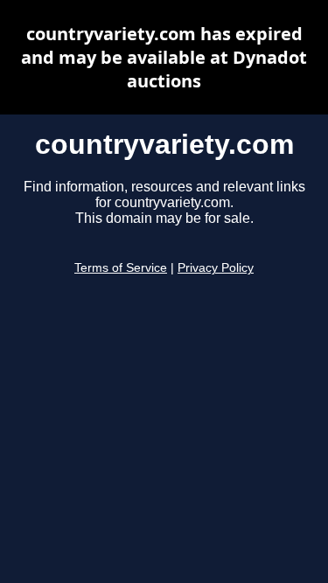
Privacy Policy (216, 267)
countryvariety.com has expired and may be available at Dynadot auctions (164, 57)
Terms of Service (120, 267)
